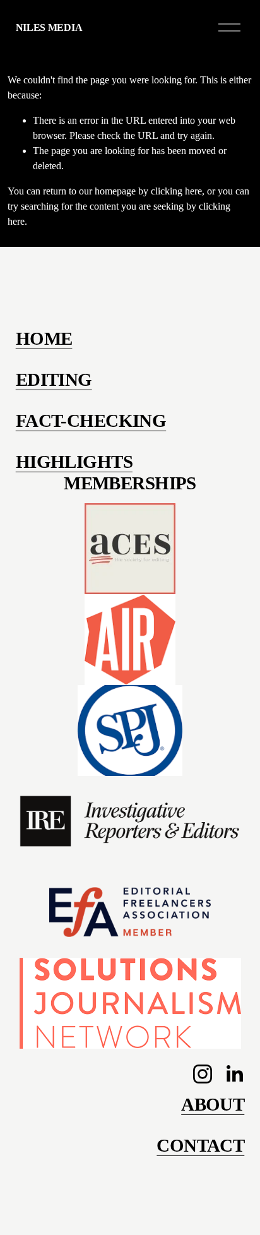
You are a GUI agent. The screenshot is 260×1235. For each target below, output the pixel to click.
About (212, 1104)
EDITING (54, 379)
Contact (200, 1145)
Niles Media (49, 27)
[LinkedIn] (234, 1074)
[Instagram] (202, 1074)
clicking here (176, 191)
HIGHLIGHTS (74, 461)
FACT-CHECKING (91, 420)
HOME (44, 338)
